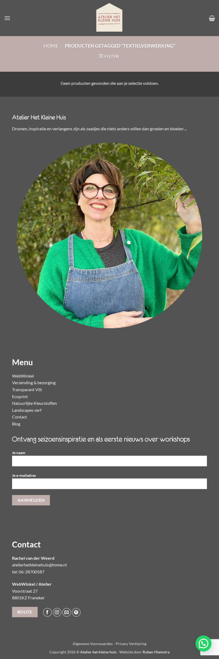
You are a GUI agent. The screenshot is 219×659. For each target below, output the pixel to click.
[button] (7, 18)
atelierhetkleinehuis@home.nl (39, 564)
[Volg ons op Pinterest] (76, 612)
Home (51, 46)
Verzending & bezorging (34, 382)
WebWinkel (23, 375)
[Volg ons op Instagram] (57, 612)
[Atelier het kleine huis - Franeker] (109, 18)
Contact (19, 416)
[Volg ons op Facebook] (47, 612)
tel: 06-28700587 (28, 571)
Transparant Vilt (27, 389)
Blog (16, 423)
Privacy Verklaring (131, 643)
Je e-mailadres (24, 475)
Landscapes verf (26, 410)
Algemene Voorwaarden (93, 643)
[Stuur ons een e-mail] (66, 612)
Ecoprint (20, 396)
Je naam (18, 452)
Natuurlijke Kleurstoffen (34, 403)
